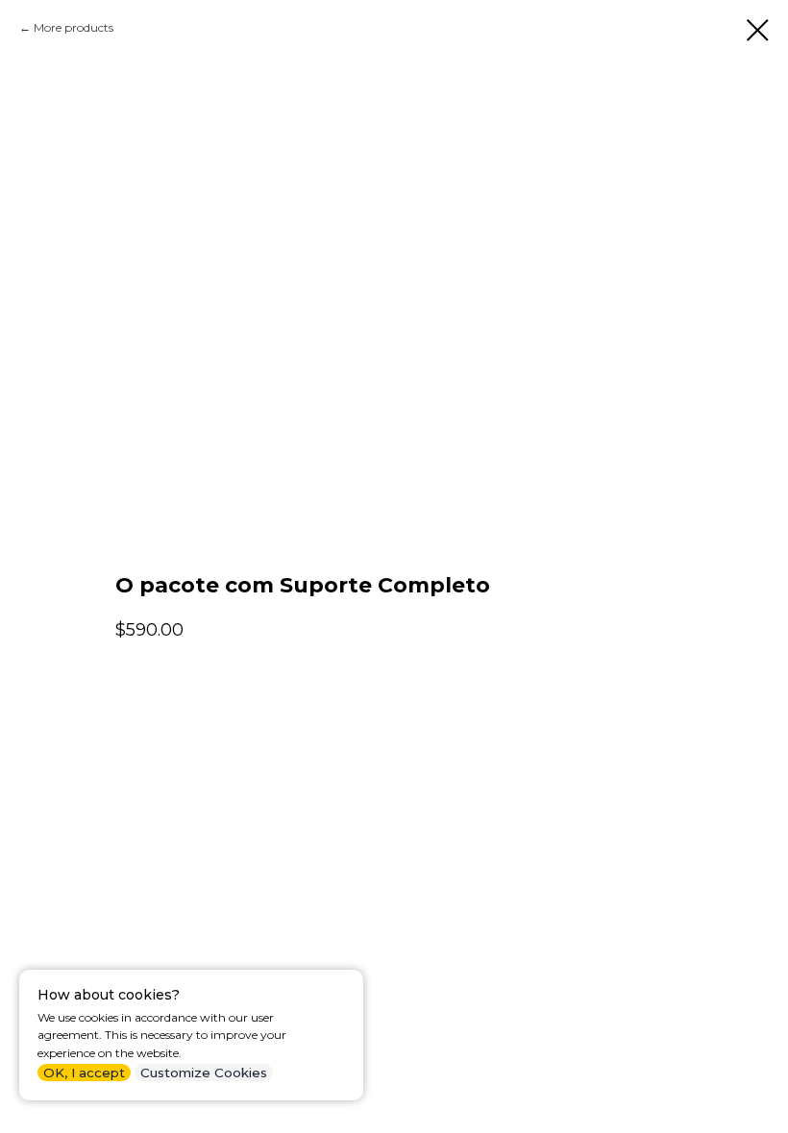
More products (73, 27)
